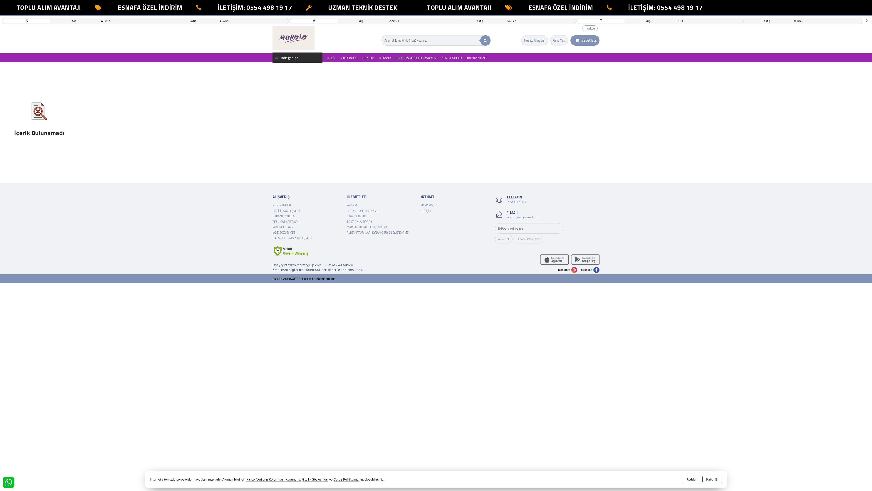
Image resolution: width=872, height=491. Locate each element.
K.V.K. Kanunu (281, 205)
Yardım (352, 205)
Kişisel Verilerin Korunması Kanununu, (273, 479)
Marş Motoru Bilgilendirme (367, 227)
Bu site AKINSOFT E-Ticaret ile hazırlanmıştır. (304, 279)
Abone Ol (504, 239)
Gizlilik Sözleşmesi (286, 210)
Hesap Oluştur (534, 40)
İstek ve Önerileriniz (362, 210)
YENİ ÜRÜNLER (452, 57)
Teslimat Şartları (285, 221)
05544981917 (516, 202)
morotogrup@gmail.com (522, 217)
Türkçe (590, 28)
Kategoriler (289, 57)
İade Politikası (282, 227)
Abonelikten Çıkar (529, 239)
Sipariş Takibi (356, 216)
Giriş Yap (559, 40)
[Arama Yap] (485, 40)
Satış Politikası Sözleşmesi (292, 238)
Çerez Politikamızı (346, 479)
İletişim (426, 210)
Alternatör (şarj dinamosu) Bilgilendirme (378, 232)
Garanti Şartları (284, 216)
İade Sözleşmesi (284, 232)
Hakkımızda (429, 205)
